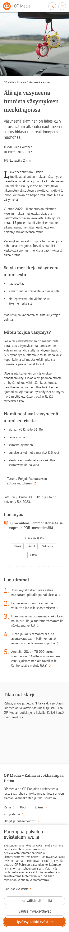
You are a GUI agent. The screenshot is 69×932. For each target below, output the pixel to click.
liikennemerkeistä (20, 303)
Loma (33, 555)
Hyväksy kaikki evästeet (35, 922)
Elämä (17, 546)
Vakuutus (47, 546)
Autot (31, 546)
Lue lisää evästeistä (17, 889)
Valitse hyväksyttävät (34, 911)
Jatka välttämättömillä (34, 901)
